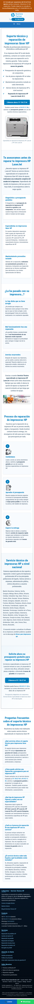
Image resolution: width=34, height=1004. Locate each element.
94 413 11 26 (24, 107)
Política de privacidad (7, 958)
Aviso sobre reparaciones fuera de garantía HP (14, 960)
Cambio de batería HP (7, 936)
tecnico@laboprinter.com (10, 8)
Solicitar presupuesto (7, 955)
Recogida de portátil (7, 947)
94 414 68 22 (10, 921)
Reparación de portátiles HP (9, 933)
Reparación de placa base (8, 943)
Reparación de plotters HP (8, 945)
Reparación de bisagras (8, 940)
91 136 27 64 (19, 19)
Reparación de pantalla (8, 938)
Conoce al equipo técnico (8, 903)
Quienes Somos (6, 906)
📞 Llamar (8, 1002)
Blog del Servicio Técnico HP (9, 909)
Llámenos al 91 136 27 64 (17, 680)
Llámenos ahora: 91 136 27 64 (17, 102)
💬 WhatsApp (25, 1002)
